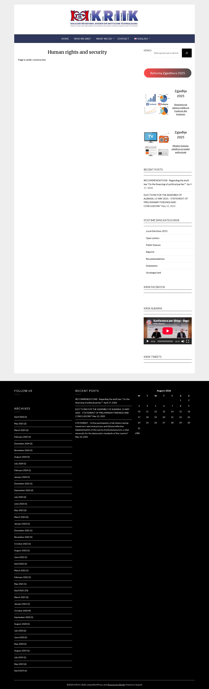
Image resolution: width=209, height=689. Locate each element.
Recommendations (155, 258)
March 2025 (20, 430)
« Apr (137, 433)
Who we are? (82, 38)
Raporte (150, 251)
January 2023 (20, 523)
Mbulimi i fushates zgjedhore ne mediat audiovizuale (181, 149)
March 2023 (20, 517)
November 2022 (22, 537)
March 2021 (20, 597)
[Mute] (182, 341)
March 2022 (20, 570)
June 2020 (19, 637)
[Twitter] (16, 398)
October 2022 (21, 543)
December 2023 (22, 483)
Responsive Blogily (116, 684)
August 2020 (20, 624)
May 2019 (19, 664)
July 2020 (18, 630)
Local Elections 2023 (156, 231)
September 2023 (22, 490)
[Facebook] (15, 398)
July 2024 (18, 463)
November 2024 (22, 450)
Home (65, 38)
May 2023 (19, 510)
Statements (152, 265)
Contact (123, 38)
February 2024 (21, 470)
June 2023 (19, 503)
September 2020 (22, 617)
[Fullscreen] (187, 341)
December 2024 (22, 443)
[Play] (147, 341)
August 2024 (20, 457)
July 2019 (18, 657)
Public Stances (153, 245)
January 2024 (20, 477)
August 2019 (20, 650)
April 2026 (19, 417)
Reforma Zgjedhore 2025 (167, 73)
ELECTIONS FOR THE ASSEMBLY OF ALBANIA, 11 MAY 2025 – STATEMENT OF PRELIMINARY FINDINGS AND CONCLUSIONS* (102, 412)
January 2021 (20, 604)
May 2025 (19, 423)
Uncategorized (153, 272)
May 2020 (19, 644)
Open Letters (152, 238)
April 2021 (19, 590)
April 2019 (19, 670)
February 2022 (21, 577)
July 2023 (18, 497)
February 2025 (21, 437)
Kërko (147, 50)
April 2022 (19, 563)
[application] (168, 330)
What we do (104, 38)
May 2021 (19, 584)
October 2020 (21, 610)
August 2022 (20, 550)
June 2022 (19, 557)
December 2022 (22, 530)
